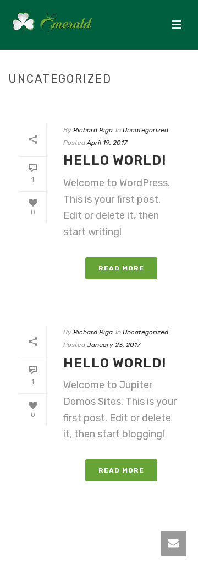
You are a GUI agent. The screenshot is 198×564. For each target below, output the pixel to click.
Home (67, 102)
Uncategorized (112, 102)
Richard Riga (93, 130)
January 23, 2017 (113, 345)
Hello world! (114, 160)
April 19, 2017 (107, 143)
